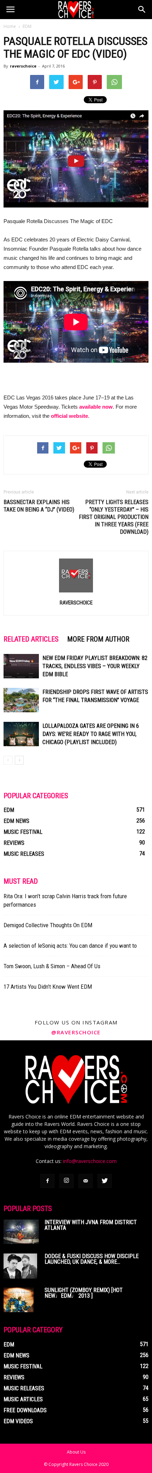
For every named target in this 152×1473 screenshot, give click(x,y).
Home (10, 26)
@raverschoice (76, 1032)
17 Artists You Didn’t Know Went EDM (48, 986)
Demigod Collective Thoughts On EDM (48, 925)
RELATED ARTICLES (31, 639)
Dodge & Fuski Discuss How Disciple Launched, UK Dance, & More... (92, 1259)
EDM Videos (18, 1421)
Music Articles (23, 1399)
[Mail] (85, 1181)
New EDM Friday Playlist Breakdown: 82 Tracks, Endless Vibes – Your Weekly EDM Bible (94, 666)
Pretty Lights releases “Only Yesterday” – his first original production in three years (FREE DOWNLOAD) (113, 517)
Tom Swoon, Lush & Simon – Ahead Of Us (52, 966)
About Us (76, 1452)
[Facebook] (47, 1181)
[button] (142, 9)
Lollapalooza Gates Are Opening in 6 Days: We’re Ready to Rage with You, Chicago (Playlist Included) (90, 734)
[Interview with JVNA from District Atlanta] (21, 1232)
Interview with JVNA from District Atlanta (91, 1225)
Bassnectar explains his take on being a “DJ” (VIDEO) (39, 506)
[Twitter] (105, 1181)
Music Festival (23, 832)
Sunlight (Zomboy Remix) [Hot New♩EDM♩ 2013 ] (84, 1293)
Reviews (14, 843)
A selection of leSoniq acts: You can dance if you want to (70, 945)
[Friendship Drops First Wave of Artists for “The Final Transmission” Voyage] (21, 700)
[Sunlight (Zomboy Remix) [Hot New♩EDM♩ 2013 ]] (19, 1299)
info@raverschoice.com (90, 1161)
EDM (27, 26)
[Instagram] (66, 1181)
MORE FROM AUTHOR (98, 639)
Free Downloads (25, 1410)
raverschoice (23, 66)
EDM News (16, 821)
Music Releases (24, 854)
